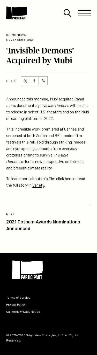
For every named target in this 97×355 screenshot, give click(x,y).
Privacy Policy (16, 304)
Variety (38, 184)
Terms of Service (18, 297)
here (68, 178)
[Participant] (16, 12)
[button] (67, 12)
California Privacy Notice (23, 311)
